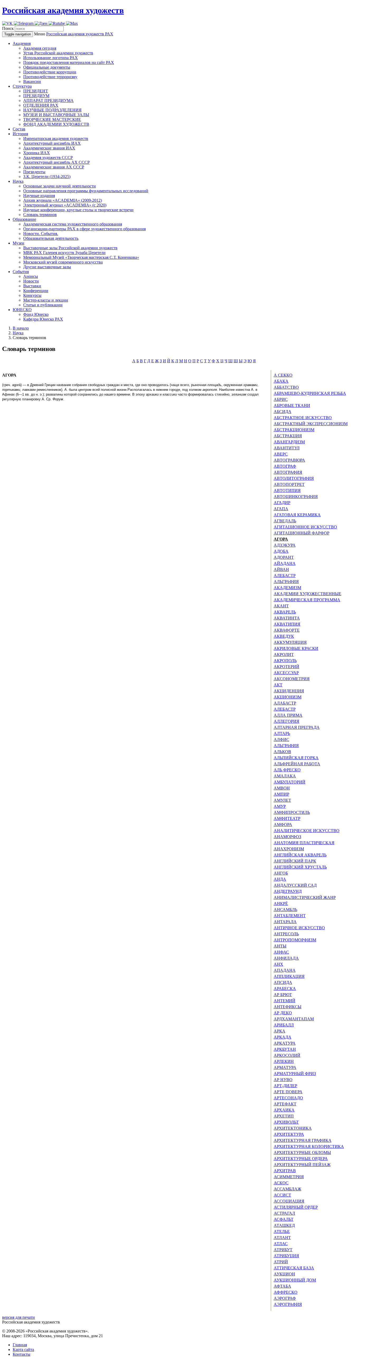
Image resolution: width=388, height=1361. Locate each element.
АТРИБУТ (283, 1249)
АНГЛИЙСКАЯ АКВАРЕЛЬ (300, 855)
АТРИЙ (281, 1262)
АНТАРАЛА (285, 921)
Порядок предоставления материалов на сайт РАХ (68, 62)
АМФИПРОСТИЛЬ (292, 812)
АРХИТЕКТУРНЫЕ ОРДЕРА (301, 1158)
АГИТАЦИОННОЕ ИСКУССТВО (305, 527)
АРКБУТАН (285, 1049)
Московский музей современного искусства (63, 262)
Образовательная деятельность (50, 238)
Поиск (8, 28)
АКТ (278, 685)
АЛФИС (281, 739)
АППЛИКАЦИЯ (289, 976)
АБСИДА (282, 411)
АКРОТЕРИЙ (286, 666)
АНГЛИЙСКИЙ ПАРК (295, 861)
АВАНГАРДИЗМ (289, 442)
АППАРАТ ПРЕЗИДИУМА (48, 100)
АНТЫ (280, 946)
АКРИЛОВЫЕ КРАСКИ (296, 648)
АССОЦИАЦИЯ (289, 1201)
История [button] (20, 134)
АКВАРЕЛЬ (285, 612)
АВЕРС (281, 454)
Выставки (32, 286)
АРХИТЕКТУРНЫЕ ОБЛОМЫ (302, 1152)
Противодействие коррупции (49, 72)
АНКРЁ (281, 903)
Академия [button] (22, 43)
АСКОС (281, 1183)
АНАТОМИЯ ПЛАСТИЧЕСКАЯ (304, 843)
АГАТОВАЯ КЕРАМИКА (297, 515)
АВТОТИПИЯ (287, 490)
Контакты (21, 1354)
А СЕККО (283, 375)
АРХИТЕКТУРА (289, 1134)
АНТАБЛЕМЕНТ (290, 915)
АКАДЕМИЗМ (287, 587)
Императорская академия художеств (55, 138)
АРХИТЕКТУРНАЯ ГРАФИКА (303, 1140)
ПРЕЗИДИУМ (36, 95)
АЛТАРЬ (282, 733)
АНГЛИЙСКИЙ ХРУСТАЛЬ (300, 867)
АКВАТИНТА (287, 618)
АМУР (280, 806)
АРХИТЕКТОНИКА (293, 1128)
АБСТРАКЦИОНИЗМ (294, 430)
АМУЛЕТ (282, 800)
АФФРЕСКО (285, 1292)
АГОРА (281, 539)
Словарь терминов (40, 214)
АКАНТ (281, 606)
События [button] (21, 271)
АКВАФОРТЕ (287, 630)
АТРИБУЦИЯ (286, 1256)
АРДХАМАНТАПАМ (294, 1019)
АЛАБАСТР (285, 703)
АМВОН (282, 788)
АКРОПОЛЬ (285, 660)
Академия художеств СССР (48, 157)
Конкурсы (32, 295)
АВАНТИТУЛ (287, 448)
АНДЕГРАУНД (288, 891)
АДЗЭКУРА (285, 545)
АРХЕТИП (284, 1116)
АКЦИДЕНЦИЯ (289, 691)
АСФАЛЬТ (284, 1219)
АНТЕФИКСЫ (287, 1007)
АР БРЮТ (283, 994)
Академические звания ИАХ (49, 148)
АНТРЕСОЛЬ (286, 934)
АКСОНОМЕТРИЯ (292, 679)
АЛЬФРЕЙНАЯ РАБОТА (297, 764)
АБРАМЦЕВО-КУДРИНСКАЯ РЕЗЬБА (310, 393)
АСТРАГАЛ (284, 1213)
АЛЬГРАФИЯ (286, 581)
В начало (21, 328)
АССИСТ (282, 1195)
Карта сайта (23, 1349)
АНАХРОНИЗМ (289, 849)
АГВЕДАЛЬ (285, 521)
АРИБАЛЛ (284, 1025)
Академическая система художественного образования (72, 224)
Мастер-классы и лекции (45, 300)
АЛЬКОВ (282, 751)
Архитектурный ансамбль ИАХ (52, 143)
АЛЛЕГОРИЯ (286, 721)
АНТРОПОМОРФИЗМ (295, 940)
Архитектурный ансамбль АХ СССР (56, 162)
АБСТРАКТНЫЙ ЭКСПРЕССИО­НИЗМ (311, 423)
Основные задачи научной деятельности (59, 186)
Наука (18, 333)
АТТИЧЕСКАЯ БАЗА (294, 1268)
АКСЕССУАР (286, 672)
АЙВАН (281, 569)
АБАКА (281, 381)
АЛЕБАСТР (285, 575)
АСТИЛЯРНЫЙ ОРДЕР (296, 1207)
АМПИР (281, 794)
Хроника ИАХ (36, 153)
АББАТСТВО (286, 387)
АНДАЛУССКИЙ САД (295, 885)
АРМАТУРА (285, 1067)
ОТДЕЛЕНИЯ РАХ (40, 105)
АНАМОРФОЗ (287, 836)
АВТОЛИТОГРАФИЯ (294, 478)
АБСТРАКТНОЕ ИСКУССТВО (303, 417)
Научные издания (39, 195)
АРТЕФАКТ (285, 1104)
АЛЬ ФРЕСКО (287, 770)
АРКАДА (282, 1037)
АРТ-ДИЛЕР (285, 1085)
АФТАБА (282, 1286)
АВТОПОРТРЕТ (289, 484)
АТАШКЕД (284, 1225)
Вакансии (32, 81)
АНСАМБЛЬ (285, 909)
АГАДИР (282, 502)
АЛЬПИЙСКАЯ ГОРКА (296, 757)
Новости (31, 281)
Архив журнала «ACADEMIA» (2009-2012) (62, 200)
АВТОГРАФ (285, 466)
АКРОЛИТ (284, 654)
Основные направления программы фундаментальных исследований (85, 191)
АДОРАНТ (284, 557)
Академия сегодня (39, 48)
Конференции (35, 290)
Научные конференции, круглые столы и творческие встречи (78, 210)
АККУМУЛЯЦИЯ (290, 642)
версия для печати (18, 1317)
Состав (19, 129)
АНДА (280, 879)
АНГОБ (281, 873)
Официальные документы (46, 67)
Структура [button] (22, 86)
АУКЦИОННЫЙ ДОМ (295, 1280)
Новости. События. (40, 233)
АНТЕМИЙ (284, 1000)
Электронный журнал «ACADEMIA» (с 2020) (64, 205)
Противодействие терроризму (50, 76)
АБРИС (281, 399)
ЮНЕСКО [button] (22, 309)
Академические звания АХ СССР (53, 167)
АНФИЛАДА (286, 958)
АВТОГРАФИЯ (288, 472)
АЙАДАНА (285, 563)
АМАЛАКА (285, 776)
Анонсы (30, 276)
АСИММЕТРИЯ (289, 1177)
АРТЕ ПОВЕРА (288, 1092)
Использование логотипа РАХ (50, 57)
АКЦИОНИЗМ (287, 697)
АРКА (279, 1031)
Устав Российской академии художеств (58, 53)
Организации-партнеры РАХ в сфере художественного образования (84, 229)
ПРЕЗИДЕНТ (35, 91)
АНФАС (281, 952)
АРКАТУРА (285, 1043)
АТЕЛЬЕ (282, 1231)
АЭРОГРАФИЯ (288, 1304)
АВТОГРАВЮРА (289, 460)
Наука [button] (18, 181)
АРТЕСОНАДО (288, 1098)
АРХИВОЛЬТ (286, 1122)
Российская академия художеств (63, 10)
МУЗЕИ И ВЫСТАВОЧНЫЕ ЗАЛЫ (56, 114)
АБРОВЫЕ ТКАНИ (292, 405)
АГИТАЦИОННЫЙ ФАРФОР (301, 533)
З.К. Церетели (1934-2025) (46, 176)
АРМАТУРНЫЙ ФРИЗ (295, 1073)
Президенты (34, 172)
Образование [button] (24, 219)
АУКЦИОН (284, 1274)
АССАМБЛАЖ (287, 1189)
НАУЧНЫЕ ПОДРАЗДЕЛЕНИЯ (52, 110)
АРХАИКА (284, 1110)
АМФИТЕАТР (287, 818)
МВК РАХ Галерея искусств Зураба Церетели (64, 252)
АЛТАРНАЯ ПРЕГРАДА (297, 727)
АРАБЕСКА (285, 988)
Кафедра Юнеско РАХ (43, 319)
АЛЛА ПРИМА (288, 715)
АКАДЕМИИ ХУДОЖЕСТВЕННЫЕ (307, 594)
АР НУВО (283, 1079)
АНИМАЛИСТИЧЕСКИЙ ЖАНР (305, 897)
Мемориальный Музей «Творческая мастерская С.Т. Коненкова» (81, 257)
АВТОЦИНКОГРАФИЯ (296, 496)
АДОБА (281, 551)
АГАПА (281, 508)
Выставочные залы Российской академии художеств (70, 248)
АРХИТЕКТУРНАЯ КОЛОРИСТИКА (309, 1146)
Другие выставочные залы (47, 267)
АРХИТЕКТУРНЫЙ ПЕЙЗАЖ (302, 1164)
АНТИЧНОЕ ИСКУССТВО (299, 928)
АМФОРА (283, 824)
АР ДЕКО (283, 1013)
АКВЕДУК (284, 636)
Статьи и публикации (43, 305)
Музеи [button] (18, 243)
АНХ (278, 964)
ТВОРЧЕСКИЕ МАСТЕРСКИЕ (52, 119)
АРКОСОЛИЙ (287, 1055)
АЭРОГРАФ (285, 1298)
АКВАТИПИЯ (287, 624)
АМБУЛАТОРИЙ (289, 782)
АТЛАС (281, 1243)
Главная (20, 1345)
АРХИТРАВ (285, 1170)
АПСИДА (283, 982)
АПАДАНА (285, 970)
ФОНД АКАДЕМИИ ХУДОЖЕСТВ (56, 124)
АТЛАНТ (282, 1237)
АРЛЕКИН (284, 1061)
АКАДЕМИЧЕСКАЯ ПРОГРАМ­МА (307, 600)
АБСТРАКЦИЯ (288, 436)
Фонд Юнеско (36, 314)
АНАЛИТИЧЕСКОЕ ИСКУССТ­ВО (306, 830)
